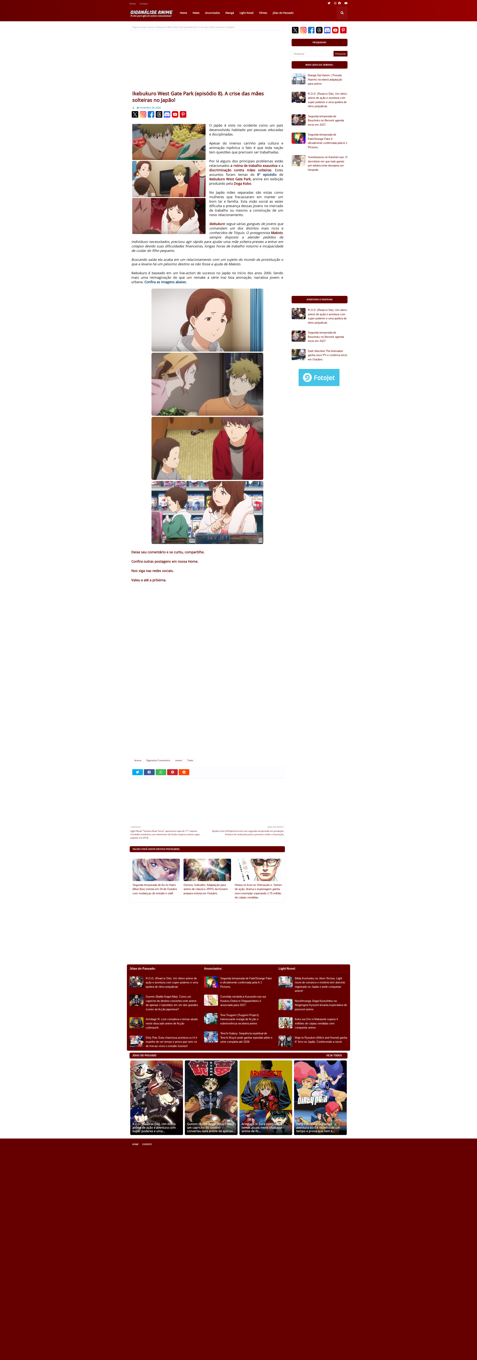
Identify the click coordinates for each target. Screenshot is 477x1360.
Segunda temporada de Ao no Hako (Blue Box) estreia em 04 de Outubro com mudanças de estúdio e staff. (154, 889)
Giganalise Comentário (158, 760)
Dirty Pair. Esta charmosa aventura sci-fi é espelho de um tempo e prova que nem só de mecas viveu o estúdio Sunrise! (171, 1042)
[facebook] (339, 3)
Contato (144, 4)
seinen (178, 760)
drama (151, 27)
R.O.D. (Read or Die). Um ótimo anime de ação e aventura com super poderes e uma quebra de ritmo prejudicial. (327, 100)
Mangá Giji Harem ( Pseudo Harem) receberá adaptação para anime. (325, 79)
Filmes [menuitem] (263, 13)
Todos (190, 760)
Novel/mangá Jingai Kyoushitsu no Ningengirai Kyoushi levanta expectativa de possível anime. (321, 1005)
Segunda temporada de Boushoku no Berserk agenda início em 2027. (326, 120)
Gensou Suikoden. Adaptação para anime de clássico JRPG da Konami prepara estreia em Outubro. (206, 889)
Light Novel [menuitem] (247, 13)
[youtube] (346, 3)
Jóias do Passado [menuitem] (283, 13)
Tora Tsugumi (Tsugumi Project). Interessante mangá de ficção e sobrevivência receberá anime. (239, 1019)
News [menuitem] (196, 13)
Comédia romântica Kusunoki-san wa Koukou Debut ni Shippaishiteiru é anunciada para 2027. (243, 1001)
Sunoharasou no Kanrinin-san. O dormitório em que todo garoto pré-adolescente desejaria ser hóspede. (328, 163)
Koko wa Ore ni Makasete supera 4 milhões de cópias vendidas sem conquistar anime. (316, 1023)
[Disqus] (207, 696)
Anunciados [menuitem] (212, 13)
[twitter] (329, 3)
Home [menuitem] (183, 13)
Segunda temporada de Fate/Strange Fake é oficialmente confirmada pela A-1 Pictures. (327, 141)
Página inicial (139, 27)
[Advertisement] (207, 62)
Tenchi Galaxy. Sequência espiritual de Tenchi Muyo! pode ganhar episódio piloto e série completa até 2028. (246, 1037)
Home (132, 4)
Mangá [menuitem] (229, 13)
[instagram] (335, 3)
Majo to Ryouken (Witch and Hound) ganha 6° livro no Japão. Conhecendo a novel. (321, 1039)
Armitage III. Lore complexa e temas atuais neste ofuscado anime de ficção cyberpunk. (172, 1023)
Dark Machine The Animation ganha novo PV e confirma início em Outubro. (327, 355)
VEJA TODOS (334, 1055)
